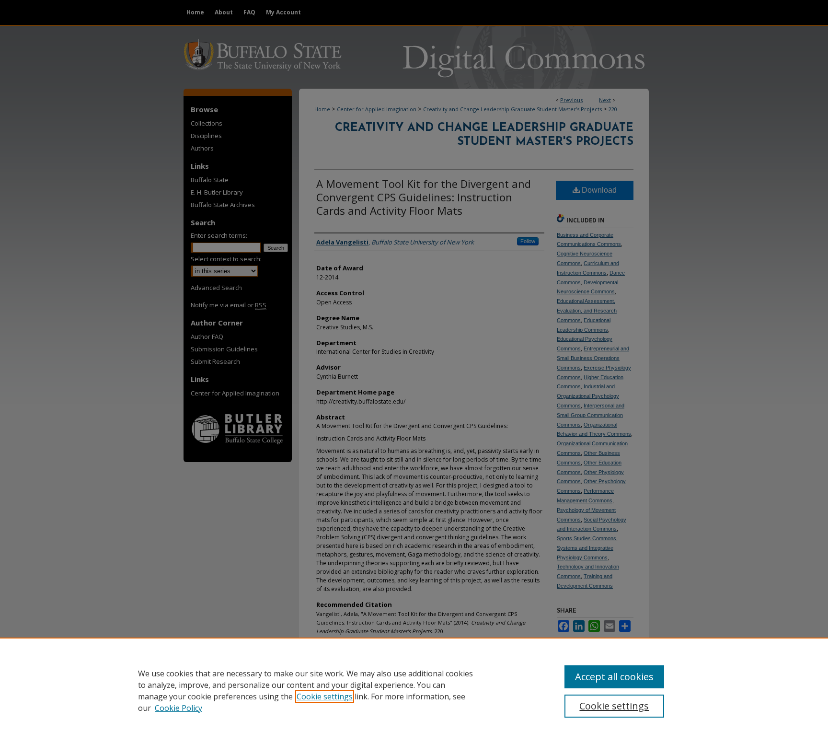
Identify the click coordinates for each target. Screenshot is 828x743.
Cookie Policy (178, 708)
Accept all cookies (614, 676)
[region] (414, 690)
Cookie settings (325, 696)
